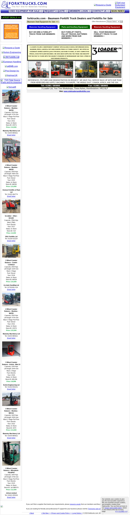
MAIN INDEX (117, 11)
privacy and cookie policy (113, 508)
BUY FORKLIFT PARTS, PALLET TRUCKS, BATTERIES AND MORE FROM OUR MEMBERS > (74, 35)
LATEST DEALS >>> (11, 17)
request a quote (75, 504)
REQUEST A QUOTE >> (56, 11)
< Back (31, 513)
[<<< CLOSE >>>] (121, 511)
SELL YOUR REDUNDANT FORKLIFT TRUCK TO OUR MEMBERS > (105, 34)
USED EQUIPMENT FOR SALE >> (26, 11)
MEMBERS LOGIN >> (80, 11)
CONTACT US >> (101, 11)
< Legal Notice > (76, 513)
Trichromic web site (94, 509)
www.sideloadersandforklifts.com (77, 91)
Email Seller (11, 135)
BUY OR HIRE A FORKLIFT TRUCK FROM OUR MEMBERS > (42, 34)
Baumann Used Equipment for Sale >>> (43, 22)
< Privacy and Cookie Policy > (60, 513)
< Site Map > (45, 513)
